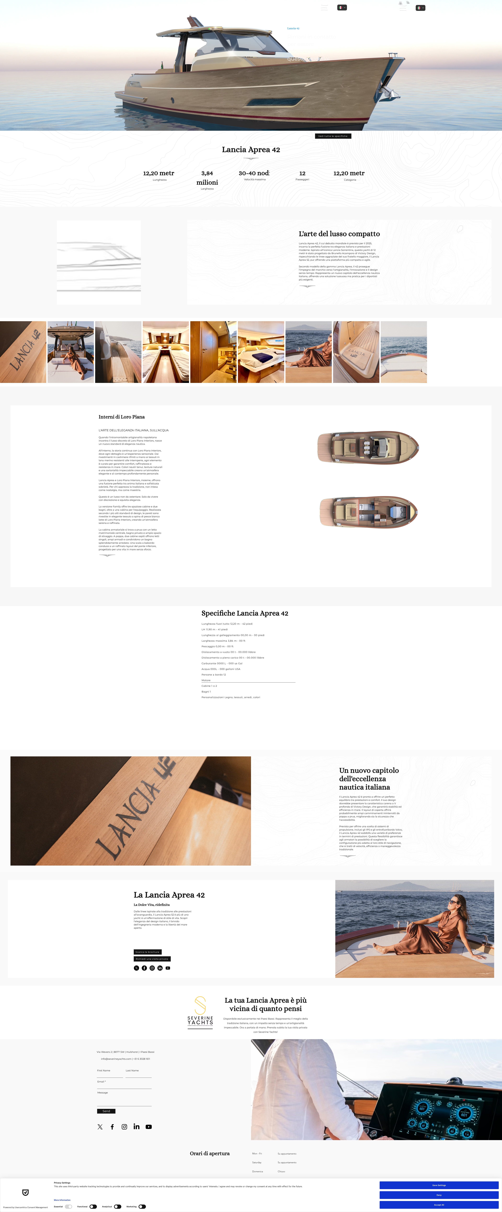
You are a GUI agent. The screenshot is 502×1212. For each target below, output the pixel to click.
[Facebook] (144, 968)
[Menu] (324, 7)
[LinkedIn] (160, 968)
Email (100, 1081)
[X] (136, 968)
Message (102, 1092)
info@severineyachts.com (116, 1058)
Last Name (132, 1070)
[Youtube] (167, 968)
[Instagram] (152, 968)
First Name (103, 1070)
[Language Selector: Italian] (342, 7)
